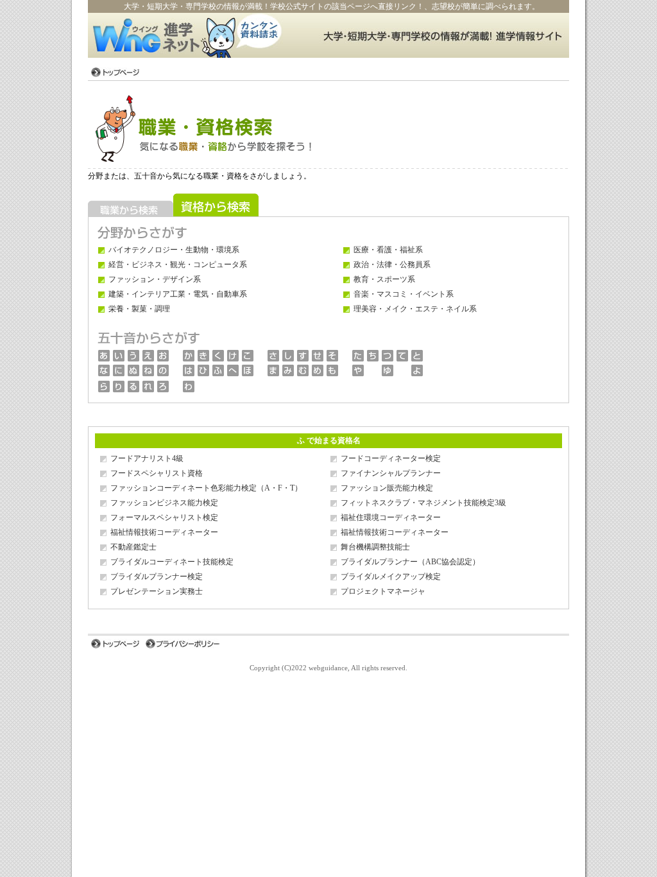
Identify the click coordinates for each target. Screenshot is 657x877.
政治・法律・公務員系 (392, 264)
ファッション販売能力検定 (387, 487)
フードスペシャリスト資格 (156, 473)
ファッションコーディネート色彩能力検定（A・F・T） (206, 487)
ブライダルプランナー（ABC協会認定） (410, 561)
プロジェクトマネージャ (383, 591)
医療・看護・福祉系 (388, 249)
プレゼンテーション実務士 (156, 591)
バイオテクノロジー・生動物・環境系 (173, 249)
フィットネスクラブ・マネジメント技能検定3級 (423, 502)
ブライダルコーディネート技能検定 (172, 561)
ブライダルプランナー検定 (156, 576)
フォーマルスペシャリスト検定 (164, 517)
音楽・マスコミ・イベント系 (404, 294)
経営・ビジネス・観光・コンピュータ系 (177, 264)
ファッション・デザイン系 (154, 279)
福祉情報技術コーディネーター (164, 532)
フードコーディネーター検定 (391, 458)
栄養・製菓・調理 (139, 308)
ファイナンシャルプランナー (391, 473)
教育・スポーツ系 (384, 279)
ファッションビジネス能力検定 (164, 502)
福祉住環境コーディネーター (391, 517)
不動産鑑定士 (133, 547)
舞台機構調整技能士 (375, 547)
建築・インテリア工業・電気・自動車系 (177, 294)
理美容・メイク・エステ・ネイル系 (415, 308)
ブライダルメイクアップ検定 (391, 576)
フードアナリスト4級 (146, 458)
